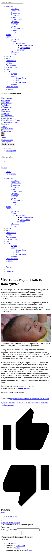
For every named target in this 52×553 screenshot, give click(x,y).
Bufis (14, 543)
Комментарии (11, 516)
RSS (2, 520)
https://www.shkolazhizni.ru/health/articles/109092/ (29, 399)
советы (18, 403)
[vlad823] (5, 124)
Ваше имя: (5, 527)
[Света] (3, 135)
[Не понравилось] (26, 508)
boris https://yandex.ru (9, 122)
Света (3, 137)
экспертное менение (39, 403)
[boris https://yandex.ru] (10, 120)
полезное (26, 403)
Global (29, 550)
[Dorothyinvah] (7, 116)
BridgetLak (5, 109)
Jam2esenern (6, 131)
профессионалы (7, 405)
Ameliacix (5, 114)
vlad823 (4, 127)
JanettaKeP (5, 105)
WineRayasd (6, 142)
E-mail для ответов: (9, 530)
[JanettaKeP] (6, 103)
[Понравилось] (26, 455)
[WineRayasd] (7, 140)
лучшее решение (8, 403)
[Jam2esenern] (7, 129)
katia (3, 512)
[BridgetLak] (6, 107)
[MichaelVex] (6, 98)
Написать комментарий (10, 523)
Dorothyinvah (6, 118)
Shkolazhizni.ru (23, 388)
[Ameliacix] (6, 111)
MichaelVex (5, 101)
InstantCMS (20, 546)
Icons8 (17, 548)
